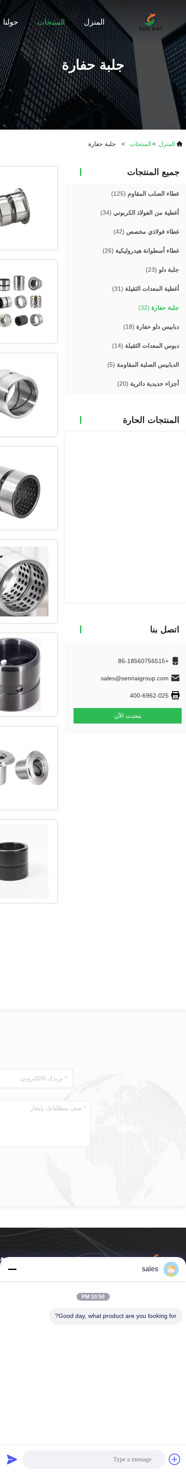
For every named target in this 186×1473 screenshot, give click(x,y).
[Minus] (12, 1269)
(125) (145, 193)
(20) (148, 383)
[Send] (12, 1459)
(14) (145, 345)
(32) (158, 307)
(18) (151, 326)
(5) (143, 364)
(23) (162, 269)
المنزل (94, 22)
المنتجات (51, 22)
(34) (139, 212)
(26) (141, 250)
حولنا (10, 22)
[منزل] (151, 21)
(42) (146, 231)
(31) (145, 288)
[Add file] (175, 1459)
